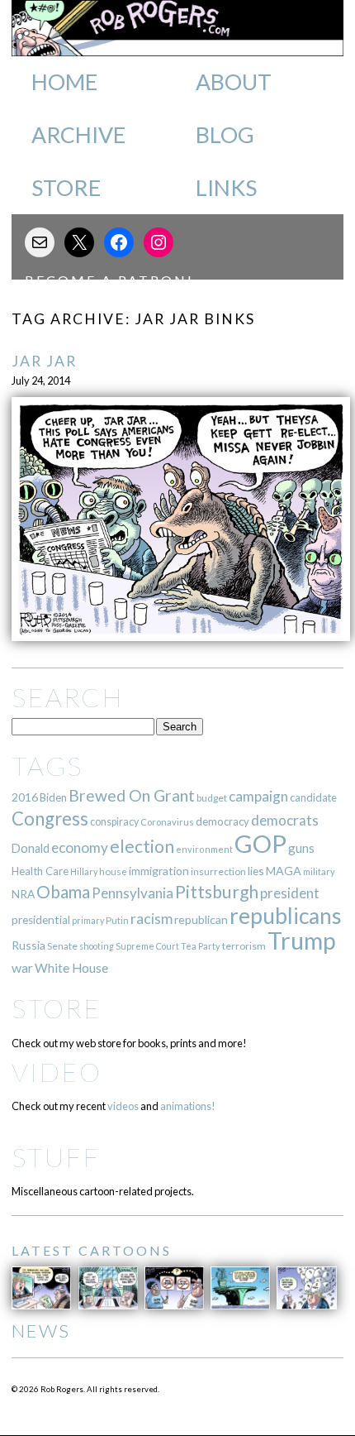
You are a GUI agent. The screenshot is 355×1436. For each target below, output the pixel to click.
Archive (78, 135)
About (234, 82)
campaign (258, 796)
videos (123, 1106)
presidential (41, 919)
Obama (63, 892)
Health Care (40, 871)
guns (301, 847)
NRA (23, 894)
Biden (53, 797)
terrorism (244, 946)
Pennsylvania (132, 893)
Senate (62, 946)
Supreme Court (147, 946)
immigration (159, 871)
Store (66, 188)
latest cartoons (92, 1250)
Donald (31, 848)
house (113, 871)
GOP (260, 843)
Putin (117, 920)
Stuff (56, 1157)
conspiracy (114, 822)
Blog (225, 135)
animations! (187, 1106)
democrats (285, 820)
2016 (25, 797)
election (142, 845)
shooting (96, 946)
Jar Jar (44, 361)
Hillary (83, 871)
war (22, 967)
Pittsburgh (216, 891)
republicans (286, 915)
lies (256, 871)
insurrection (218, 871)
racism (151, 918)
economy (79, 847)
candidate (313, 797)
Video (57, 1071)
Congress (50, 818)
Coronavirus (167, 821)
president (290, 893)
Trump (301, 940)
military (319, 871)
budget (211, 798)
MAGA (283, 871)
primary (88, 920)
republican (201, 919)
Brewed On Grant (132, 795)
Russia (28, 945)
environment (204, 849)
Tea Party (200, 946)
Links (226, 188)
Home (64, 82)
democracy (222, 821)
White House (71, 967)
